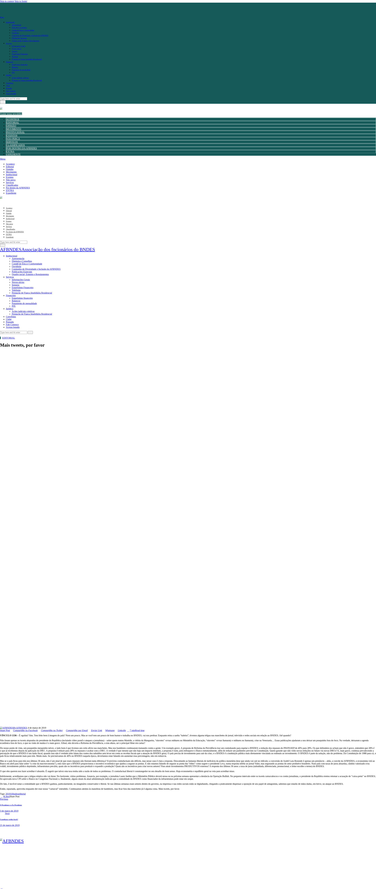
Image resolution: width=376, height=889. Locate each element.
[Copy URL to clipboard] (31, 796)
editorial (22, 794)
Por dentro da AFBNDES (21, 148)
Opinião (11, 125)
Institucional (15, 132)
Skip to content (7, 1)
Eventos (11, 135)
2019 (8, 794)
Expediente (13, 154)
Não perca (13, 138)
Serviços (12, 142)
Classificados (15, 145)
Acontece (12, 119)
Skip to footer (21, 1)
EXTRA (10, 151)
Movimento (13, 129)
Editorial (12, 122)
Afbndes (14, 794)
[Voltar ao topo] (1, 887)
